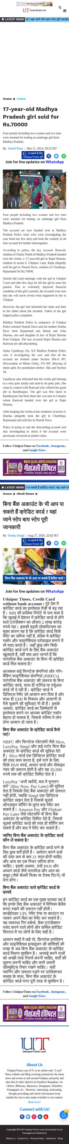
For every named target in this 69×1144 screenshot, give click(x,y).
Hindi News (25, 494)
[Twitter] (28, 1116)
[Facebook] (22, 1116)
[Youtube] (46, 1116)
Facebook (42, 446)
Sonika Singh (16, 535)
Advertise (51, 1138)
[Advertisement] (34, 59)
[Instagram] (34, 1116)
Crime (21, 99)
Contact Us (23, 1138)
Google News (37, 450)
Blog (60, 1138)
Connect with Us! (35, 1109)
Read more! (34, 1102)
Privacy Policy (37, 1138)
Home (7, 99)
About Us (34, 1064)
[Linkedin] (40, 1116)
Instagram (58, 446)
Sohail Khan (15, 148)
